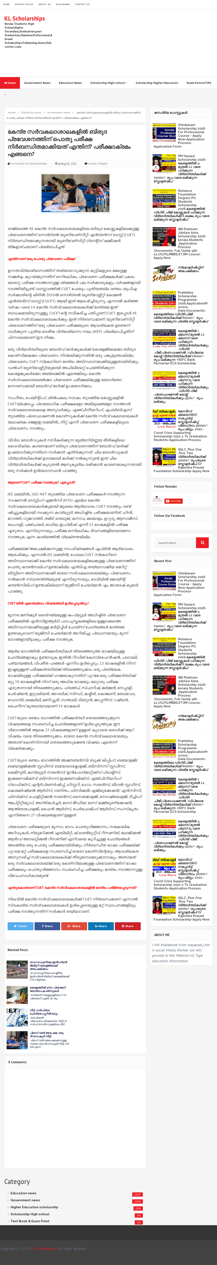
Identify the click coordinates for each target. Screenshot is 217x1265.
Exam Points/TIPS (199, 83)
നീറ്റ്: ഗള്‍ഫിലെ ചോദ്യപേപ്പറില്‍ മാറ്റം (44, 1012)
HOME (6, 4)
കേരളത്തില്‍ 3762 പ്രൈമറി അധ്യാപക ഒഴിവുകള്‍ (48, 989)
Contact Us (82, 4)
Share (49, 926)
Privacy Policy (24, 4)
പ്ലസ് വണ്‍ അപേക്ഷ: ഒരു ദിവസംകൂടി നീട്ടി (47, 1034)
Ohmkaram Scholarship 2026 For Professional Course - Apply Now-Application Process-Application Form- (179, 135)
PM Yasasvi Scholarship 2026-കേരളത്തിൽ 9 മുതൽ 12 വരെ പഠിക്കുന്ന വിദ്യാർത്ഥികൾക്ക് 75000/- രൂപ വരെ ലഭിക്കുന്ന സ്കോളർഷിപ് (180, 168)
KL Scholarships (24, 18)
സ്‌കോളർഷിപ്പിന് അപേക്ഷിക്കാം (190, 269)
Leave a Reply (97, 163)
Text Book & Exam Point (30, 1221)
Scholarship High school (107, 83)
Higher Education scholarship (34, 1207)
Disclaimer (63, 4)
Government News (37, 83)
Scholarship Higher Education (157, 83)
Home (11, 83)
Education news (23, 1193)
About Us (45, 4)
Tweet (22, 926)
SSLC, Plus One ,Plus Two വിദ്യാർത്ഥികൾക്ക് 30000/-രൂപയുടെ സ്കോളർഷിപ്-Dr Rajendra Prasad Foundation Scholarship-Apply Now (181, 460)
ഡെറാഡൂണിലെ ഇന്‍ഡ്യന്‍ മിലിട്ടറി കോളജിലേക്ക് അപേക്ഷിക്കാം (48, 966)
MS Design (154, 1259)
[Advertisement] (135, 43)
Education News (70, 83)
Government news (25, 1200)
